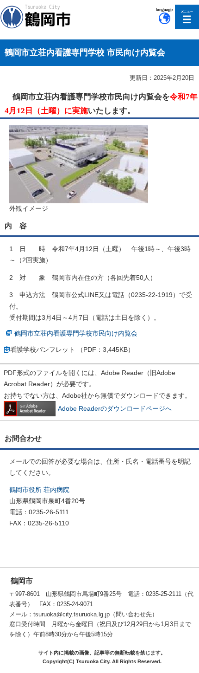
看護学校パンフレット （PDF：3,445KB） (72, 349)
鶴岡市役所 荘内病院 (39, 489)
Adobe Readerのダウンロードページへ (115, 408)
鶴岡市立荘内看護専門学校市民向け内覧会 (75, 333)
